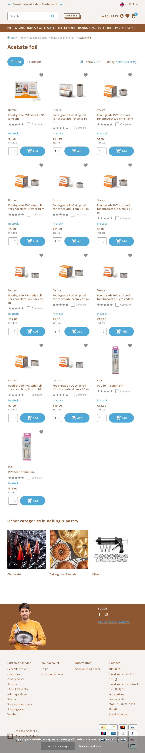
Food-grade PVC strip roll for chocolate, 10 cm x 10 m (70, 118)
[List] (81, 61)
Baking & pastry (89, 28)
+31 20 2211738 (125, 704)
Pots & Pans (16, 28)
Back (14, 37)
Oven (129, 28)
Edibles (108, 28)
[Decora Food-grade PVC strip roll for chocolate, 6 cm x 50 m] (71, 360)
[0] (132, 16)
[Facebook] (99, 614)
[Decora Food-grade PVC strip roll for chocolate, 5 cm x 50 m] (115, 270)
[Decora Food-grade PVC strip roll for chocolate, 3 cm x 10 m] (115, 89)
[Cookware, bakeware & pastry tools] (72, 16)
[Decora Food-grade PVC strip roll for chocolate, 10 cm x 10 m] (71, 89)
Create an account (52, 674)
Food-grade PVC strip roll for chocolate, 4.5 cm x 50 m (25, 299)
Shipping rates (16, 709)
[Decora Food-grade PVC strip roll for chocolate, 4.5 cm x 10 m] (115, 179)
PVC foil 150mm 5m (110, 385)
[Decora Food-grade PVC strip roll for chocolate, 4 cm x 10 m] (26, 179)
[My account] (121, 16)
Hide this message (58, 746)
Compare (37, 124)
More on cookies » (90, 746)
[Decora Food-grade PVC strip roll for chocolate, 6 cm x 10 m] (26, 360)
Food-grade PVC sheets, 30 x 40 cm (26, 117)
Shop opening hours (19, 704)
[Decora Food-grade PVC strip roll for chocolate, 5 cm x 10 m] (71, 270)
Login (44, 669)
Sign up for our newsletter (114, 621)
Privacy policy (15, 679)
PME (99, 380)
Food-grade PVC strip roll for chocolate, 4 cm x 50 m (71, 207)
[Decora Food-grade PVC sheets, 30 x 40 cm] (26, 89)
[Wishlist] (127, 16)
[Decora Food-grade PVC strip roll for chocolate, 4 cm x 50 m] (71, 179)
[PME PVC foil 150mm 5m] (115, 360)
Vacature (12, 714)
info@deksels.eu (119, 714)
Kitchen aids (67, 28)
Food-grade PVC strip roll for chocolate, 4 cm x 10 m (26, 207)
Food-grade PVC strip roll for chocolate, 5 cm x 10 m (71, 297)
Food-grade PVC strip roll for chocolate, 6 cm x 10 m (26, 387)
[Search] (53, 16)
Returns (12, 684)
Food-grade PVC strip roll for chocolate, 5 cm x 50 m (115, 297)
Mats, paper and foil (62, 37)
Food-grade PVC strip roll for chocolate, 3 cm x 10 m (115, 117)
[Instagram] (106, 614)
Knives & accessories (41, 28)
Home (22, 37)
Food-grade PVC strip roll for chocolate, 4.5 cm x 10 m (114, 208)
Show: (89, 62)
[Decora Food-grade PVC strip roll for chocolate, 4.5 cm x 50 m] (26, 270)
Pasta (119, 28)
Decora (12, 110)
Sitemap (12, 699)
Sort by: (110, 62)
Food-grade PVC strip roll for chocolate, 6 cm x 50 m (71, 387)
